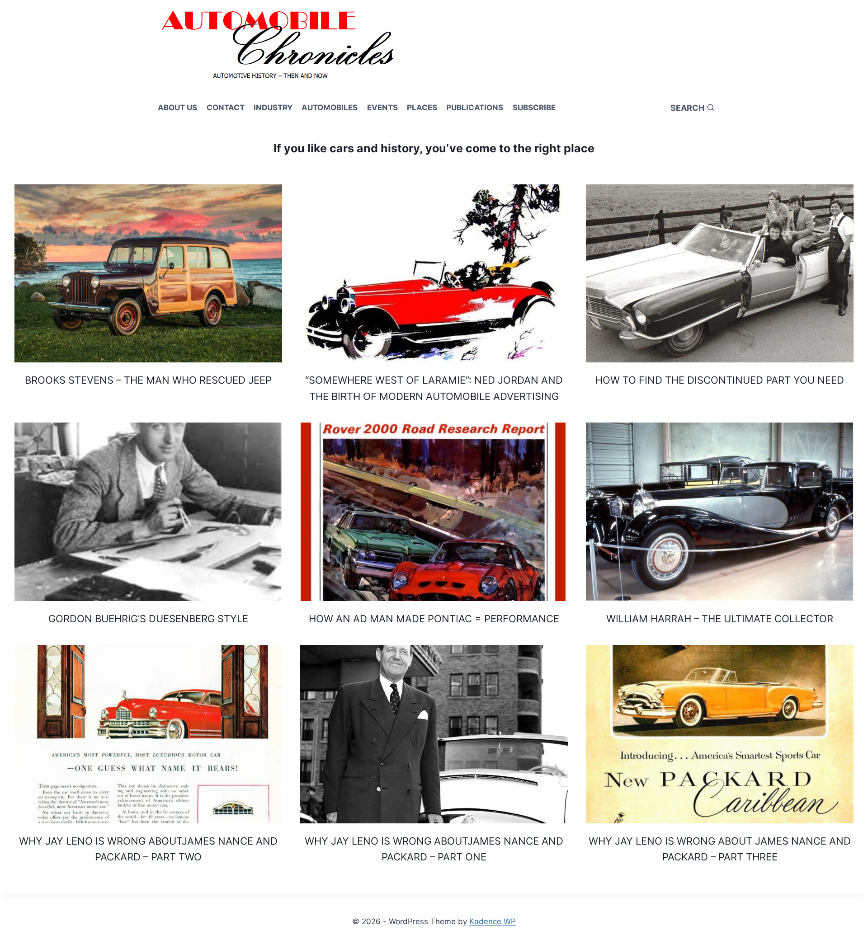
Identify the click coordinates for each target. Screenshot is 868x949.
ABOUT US (177, 107)
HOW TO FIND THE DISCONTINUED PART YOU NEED (719, 380)
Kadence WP (492, 921)
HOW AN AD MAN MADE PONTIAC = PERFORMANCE (434, 619)
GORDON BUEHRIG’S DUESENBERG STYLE (148, 619)
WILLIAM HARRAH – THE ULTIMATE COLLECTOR (719, 619)
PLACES (422, 107)
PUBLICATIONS (474, 107)
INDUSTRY (273, 107)
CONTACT (226, 107)
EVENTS (382, 107)
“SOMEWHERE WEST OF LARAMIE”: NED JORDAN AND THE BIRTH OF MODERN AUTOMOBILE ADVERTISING (434, 388)
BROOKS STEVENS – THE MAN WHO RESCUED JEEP (148, 380)
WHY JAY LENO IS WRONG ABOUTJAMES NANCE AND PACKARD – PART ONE (434, 849)
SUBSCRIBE (534, 107)
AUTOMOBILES (330, 107)
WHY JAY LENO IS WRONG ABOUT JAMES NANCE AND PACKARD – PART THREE (720, 849)
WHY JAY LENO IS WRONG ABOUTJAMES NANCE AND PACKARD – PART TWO (148, 849)
